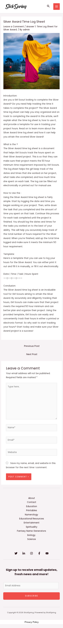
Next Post (31, 354)
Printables (31, 510)
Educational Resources (31, 518)
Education (31, 506)
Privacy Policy (32, 622)
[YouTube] (47, 553)
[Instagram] (31, 553)
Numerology (31, 514)
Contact (31, 502)
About (31, 498)
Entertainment (31, 522)
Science (31, 539)
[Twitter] (16, 553)
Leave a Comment (13, 26)
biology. (31, 535)
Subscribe (31, 596)
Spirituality (31, 526)
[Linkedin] (23, 553)
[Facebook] (39, 553)
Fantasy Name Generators (31, 530)
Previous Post (32, 346)
